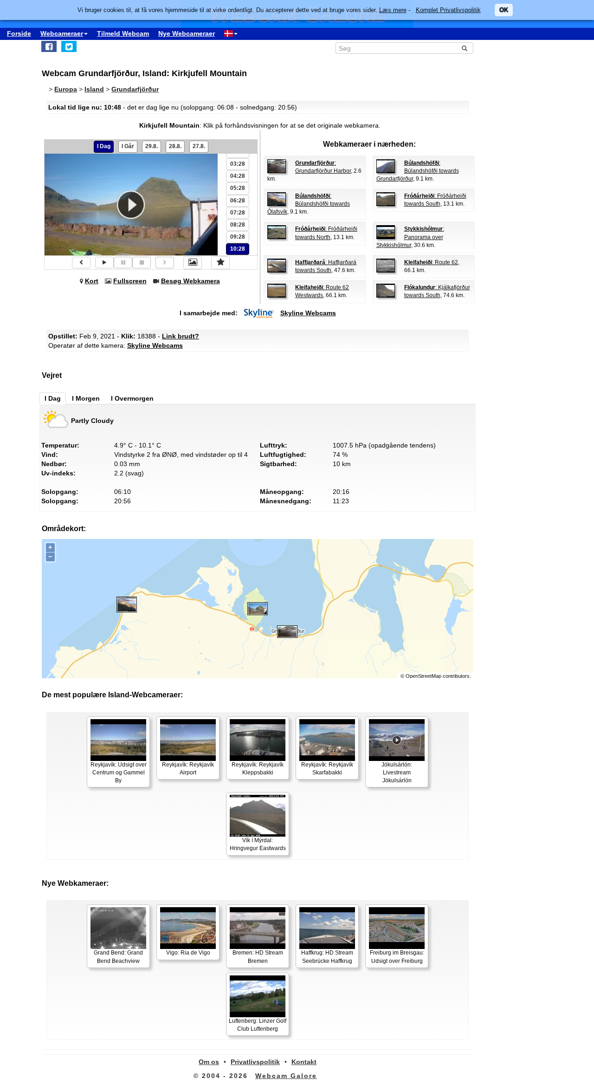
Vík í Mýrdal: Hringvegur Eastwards (258, 844)
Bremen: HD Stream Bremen (257, 956)
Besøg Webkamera (190, 281)
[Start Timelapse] (104, 262)
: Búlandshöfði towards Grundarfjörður (417, 171)
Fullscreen (130, 281)
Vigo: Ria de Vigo (188, 952)
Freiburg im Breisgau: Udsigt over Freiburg (397, 956)
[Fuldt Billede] (192, 262)
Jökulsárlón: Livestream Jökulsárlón (396, 772)
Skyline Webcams (308, 313)
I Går (128, 146)
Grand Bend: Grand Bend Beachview (118, 956)
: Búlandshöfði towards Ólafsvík (308, 204)
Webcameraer (61, 33)
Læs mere (393, 9)
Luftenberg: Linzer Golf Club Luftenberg (257, 1025)
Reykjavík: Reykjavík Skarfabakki (327, 768)
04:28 (237, 176)
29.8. (151, 146)
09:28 (237, 237)
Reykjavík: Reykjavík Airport (188, 768)
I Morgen (86, 398)
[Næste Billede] (164, 262)
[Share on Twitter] (69, 46)
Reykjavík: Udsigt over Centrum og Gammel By (118, 772)
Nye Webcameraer (186, 33)
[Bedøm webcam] (220, 262)
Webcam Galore (286, 1075)
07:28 (237, 212)
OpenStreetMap (423, 676)
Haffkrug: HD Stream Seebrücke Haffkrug (327, 956)
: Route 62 (431, 262)
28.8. (175, 146)
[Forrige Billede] (81, 262)
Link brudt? (180, 336)
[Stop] (141, 262)
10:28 (237, 249)
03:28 (237, 164)
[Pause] (123, 262)
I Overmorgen (132, 398)
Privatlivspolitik (255, 1062)
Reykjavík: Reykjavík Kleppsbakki (258, 768)
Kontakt (303, 1062)
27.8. (199, 146)
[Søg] (464, 48)
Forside (19, 33)
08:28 (237, 224)
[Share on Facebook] (49, 46)
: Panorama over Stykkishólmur (410, 237)
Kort (91, 281)
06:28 (237, 200)
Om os (209, 1062)
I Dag (103, 146)
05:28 (237, 188)
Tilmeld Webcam (123, 33)
